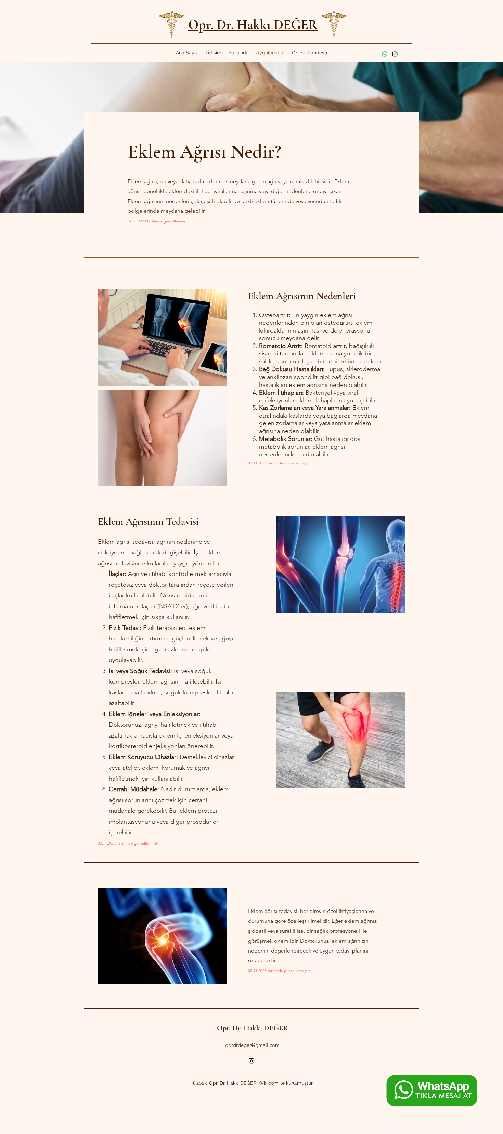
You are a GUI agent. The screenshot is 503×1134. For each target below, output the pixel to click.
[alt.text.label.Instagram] (394, 54)
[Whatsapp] (384, 54)
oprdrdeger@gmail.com (252, 1045)
